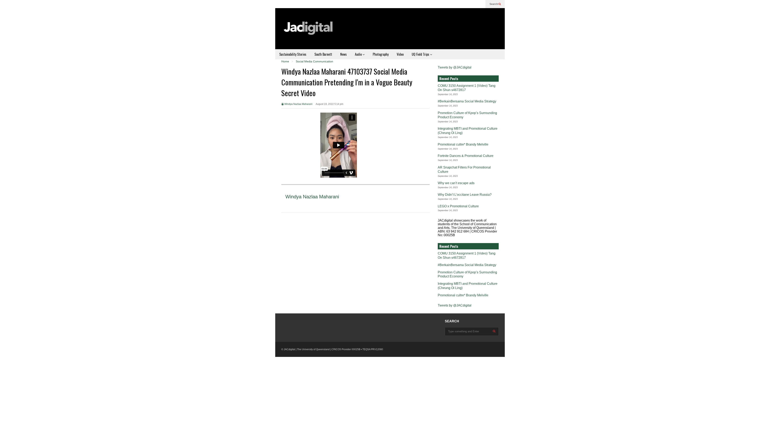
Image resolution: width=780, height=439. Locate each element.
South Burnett (323, 54)
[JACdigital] (308, 30)
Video (400, 54)
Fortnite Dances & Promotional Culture (465, 156)
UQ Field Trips (421, 54)
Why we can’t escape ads (456, 183)
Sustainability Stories (292, 54)
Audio (359, 54)
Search (494, 4)
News (343, 54)
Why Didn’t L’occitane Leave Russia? (465, 194)
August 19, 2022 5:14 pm (329, 104)
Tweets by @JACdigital (454, 67)
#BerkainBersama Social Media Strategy (467, 101)
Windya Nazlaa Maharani (298, 104)
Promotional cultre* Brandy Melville (463, 144)
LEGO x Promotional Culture (458, 206)
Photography (381, 54)
